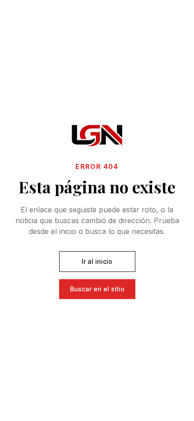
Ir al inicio (97, 261)
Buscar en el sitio (97, 289)
